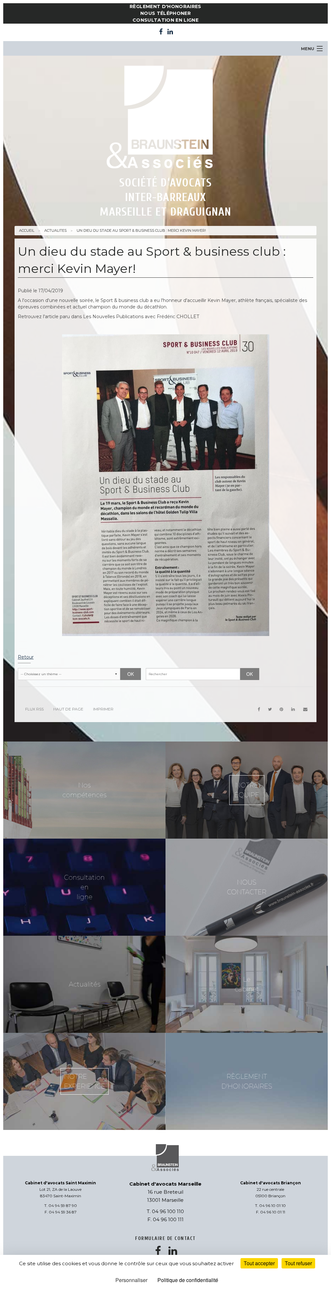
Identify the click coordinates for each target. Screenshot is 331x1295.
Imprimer (103, 709)
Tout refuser (298, 1263)
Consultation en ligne (165, 20)
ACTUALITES (55, 230)
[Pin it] (281, 709)
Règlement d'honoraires (165, 6)
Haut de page (68, 709)
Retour (26, 657)
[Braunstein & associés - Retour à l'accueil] (165, 119)
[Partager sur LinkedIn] (293, 709)
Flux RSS (34, 709)
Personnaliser (131, 1280)
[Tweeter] (269, 709)
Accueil (26, 230)
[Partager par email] (305, 709)
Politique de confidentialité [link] (187, 1280)
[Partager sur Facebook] (259, 709)
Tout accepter (259, 1263)
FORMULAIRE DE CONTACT (165, 1238)
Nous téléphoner (165, 13)
